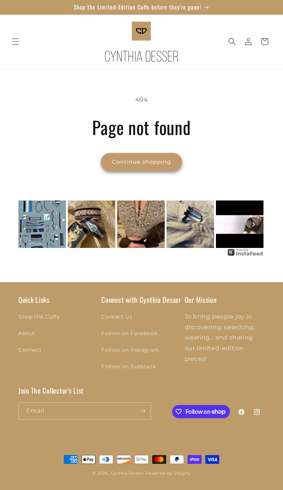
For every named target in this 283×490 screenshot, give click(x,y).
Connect (30, 350)
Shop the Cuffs (38, 316)
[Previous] (29, 224)
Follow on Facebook (129, 333)
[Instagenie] (245, 255)
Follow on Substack (128, 366)
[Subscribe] (142, 411)
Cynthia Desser (127, 473)
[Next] (253, 224)
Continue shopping (141, 161)
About (26, 333)
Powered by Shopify (168, 473)
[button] (15, 41)
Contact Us (116, 316)
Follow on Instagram (130, 350)
